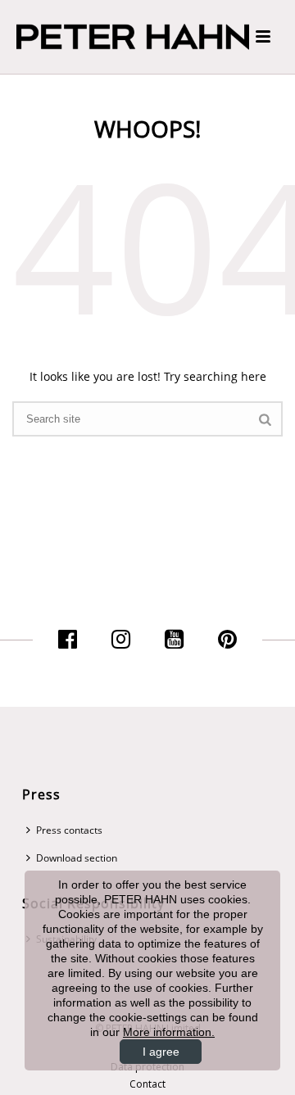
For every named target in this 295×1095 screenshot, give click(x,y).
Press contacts (69, 830)
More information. (169, 1031)
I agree (161, 1051)
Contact (147, 1084)
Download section (76, 858)
